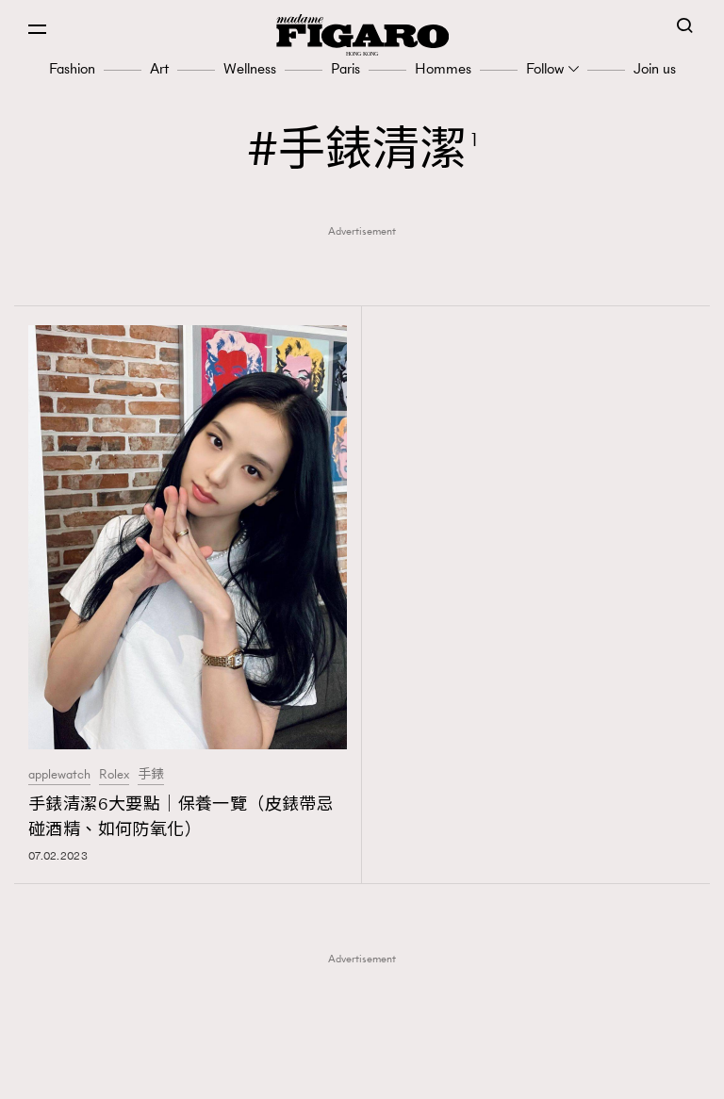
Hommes (443, 68)
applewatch (59, 774)
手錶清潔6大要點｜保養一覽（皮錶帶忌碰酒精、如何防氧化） (181, 817)
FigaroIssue (368, 1072)
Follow (545, 68)
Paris (345, 68)
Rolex (114, 774)
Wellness (249, 68)
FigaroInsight (368, 1043)
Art (159, 68)
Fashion (72, 68)
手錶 (151, 774)
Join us (655, 68)
